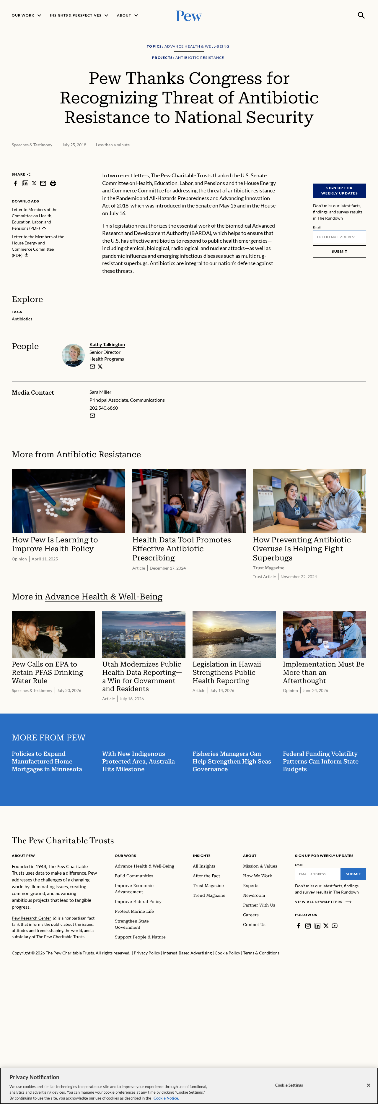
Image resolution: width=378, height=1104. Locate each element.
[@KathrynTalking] (100, 366)
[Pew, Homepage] (189, 15)
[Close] (368, 1085)
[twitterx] (34, 183)
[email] (43, 183)
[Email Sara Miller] (92, 416)
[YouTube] (334, 925)
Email (317, 227)
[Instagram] (308, 925)
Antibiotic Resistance (98, 454)
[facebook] (15, 183)
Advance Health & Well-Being (103, 597)
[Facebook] (298, 925)
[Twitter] (326, 925)
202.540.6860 (103, 408)
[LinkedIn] (317, 925)
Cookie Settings (289, 1085)
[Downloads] (362, 168)
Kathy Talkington (107, 344)
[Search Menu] (361, 15)
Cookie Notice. (166, 1097)
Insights (202, 855)
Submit (339, 251)
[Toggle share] (347, 168)
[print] (53, 183)
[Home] (63, 840)
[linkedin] (25, 183)
